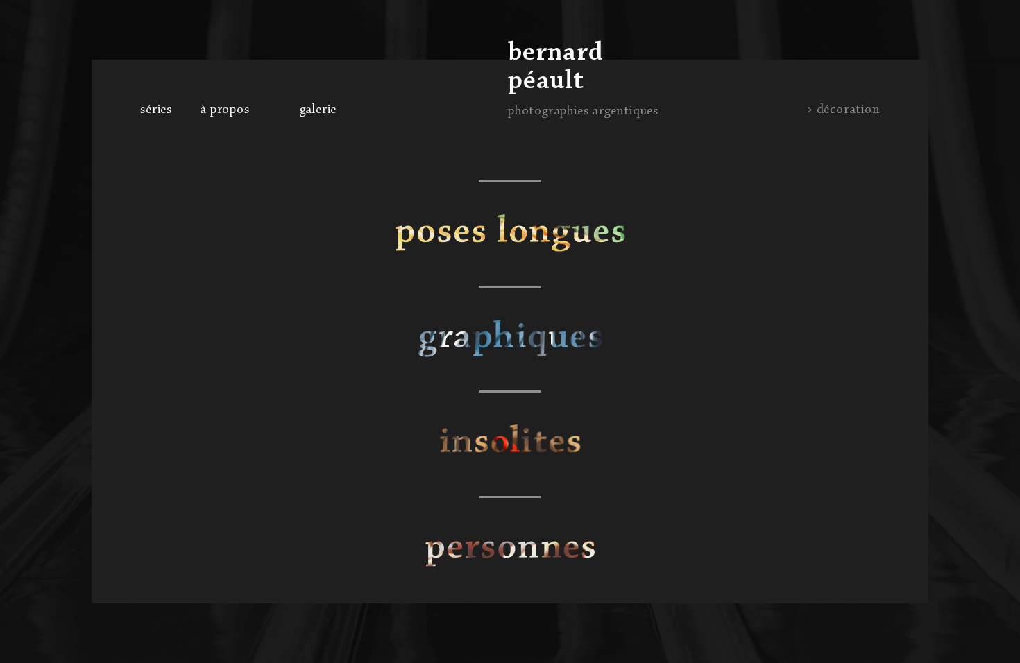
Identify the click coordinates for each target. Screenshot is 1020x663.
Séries (156, 110)
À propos (224, 110)
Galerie (318, 110)
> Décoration (843, 110)
